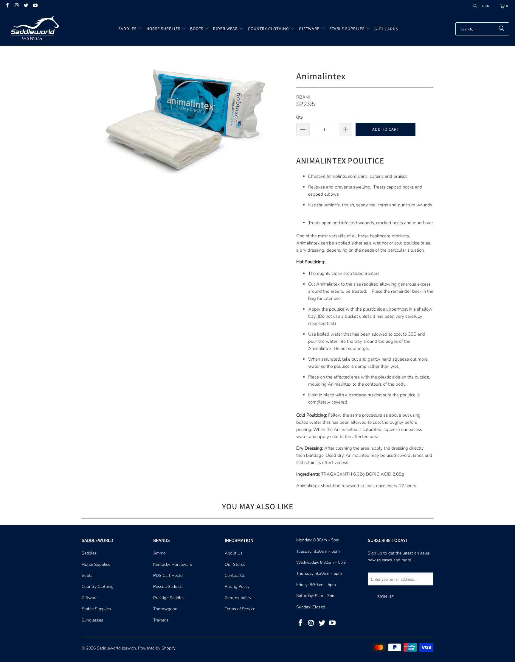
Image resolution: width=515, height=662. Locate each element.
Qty (299, 117)
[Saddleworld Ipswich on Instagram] (16, 6)
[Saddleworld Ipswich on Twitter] (25, 6)
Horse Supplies (96, 564)
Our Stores (235, 564)
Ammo (159, 553)
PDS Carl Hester (168, 575)
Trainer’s (161, 620)
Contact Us (235, 575)
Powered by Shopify (157, 648)
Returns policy (238, 598)
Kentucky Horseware (172, 564)
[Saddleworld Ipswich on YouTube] (35, 6)
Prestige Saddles (168, 598)
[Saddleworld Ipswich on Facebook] (7, 6)
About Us (234, 553)
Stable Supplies (96, 609)
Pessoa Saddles (168, 586)
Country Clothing (98, 586)
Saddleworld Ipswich (116, 648)
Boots (87, 575)
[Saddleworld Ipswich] (33, 29)
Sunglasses (92, 620)
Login (484, 6)
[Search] (501, 28)
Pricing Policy (237, 586)
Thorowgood (165, 609)
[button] (130, 28)
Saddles (89, 553)
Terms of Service (240, 609)
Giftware (89, 598)
